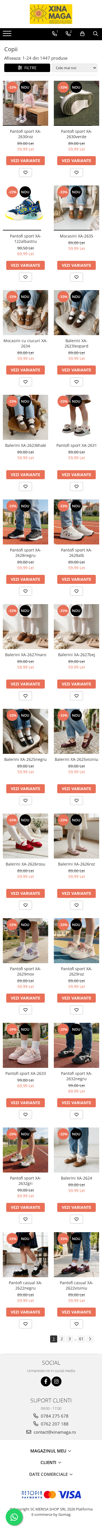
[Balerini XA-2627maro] (25, 626)
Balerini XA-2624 (76, 1178)
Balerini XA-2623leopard (76, 343)
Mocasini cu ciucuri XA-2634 (25, 343)
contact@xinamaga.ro (54, 1432)
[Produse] (8, 35)
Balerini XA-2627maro (25, 654)
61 (81, 1338)
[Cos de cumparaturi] (82, 33)
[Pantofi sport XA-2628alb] (76, 521)
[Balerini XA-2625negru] (25, 731)
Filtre (29, 67)
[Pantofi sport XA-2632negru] (76, 1045)
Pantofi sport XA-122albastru (25, 238)
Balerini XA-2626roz (76, 864)
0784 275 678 (54, 1416)
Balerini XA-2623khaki (25, 445)
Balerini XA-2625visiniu (76, 759)
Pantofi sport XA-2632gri (25, 1180)
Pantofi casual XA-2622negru (25, 1285)
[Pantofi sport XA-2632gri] (25, 1150)
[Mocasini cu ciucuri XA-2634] (25, 312)
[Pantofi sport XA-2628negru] (25, 521)
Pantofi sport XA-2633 (25, 1073)
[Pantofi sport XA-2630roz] (25, 103)
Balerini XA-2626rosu (25, 864)
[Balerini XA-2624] (76, 1150)
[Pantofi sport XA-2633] (25, 1045)
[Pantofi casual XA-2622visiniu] (76, 1254)
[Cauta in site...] (95, 33)
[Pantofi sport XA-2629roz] (76, 940)
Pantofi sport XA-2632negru (76, 1076)
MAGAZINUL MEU (48, 1451)
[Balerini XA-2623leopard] (76, 312)
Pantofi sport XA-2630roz (25, 134)
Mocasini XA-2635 (76, 236)
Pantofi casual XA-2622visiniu (77, 1285)
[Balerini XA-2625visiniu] (76, 731)
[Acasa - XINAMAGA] (51, 14)
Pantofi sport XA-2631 (76, 445)
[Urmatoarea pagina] (90, 1338)
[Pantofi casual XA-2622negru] (25, 1254)
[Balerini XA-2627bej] (76, 626)
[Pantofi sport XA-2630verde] (76, 103)
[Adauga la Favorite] (25, 172)
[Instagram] (56, 1381)
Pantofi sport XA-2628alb (76, 552)
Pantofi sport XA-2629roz (76, 971)
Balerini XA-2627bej (76, 654)
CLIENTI (49, 1462)
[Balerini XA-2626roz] (76, 835)
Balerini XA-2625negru (25, 759)
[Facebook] (46, 1381)
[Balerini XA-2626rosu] (25, 835)
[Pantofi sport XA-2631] (76, 417)
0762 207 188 (54, 1424)
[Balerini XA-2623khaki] (25, 417)
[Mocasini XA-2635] (76, 207)
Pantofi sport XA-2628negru (25, 552)
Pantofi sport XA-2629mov (25, 971)
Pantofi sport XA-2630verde (76, 134)
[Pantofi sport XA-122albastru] (25, 207)
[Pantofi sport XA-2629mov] (25, 940)
